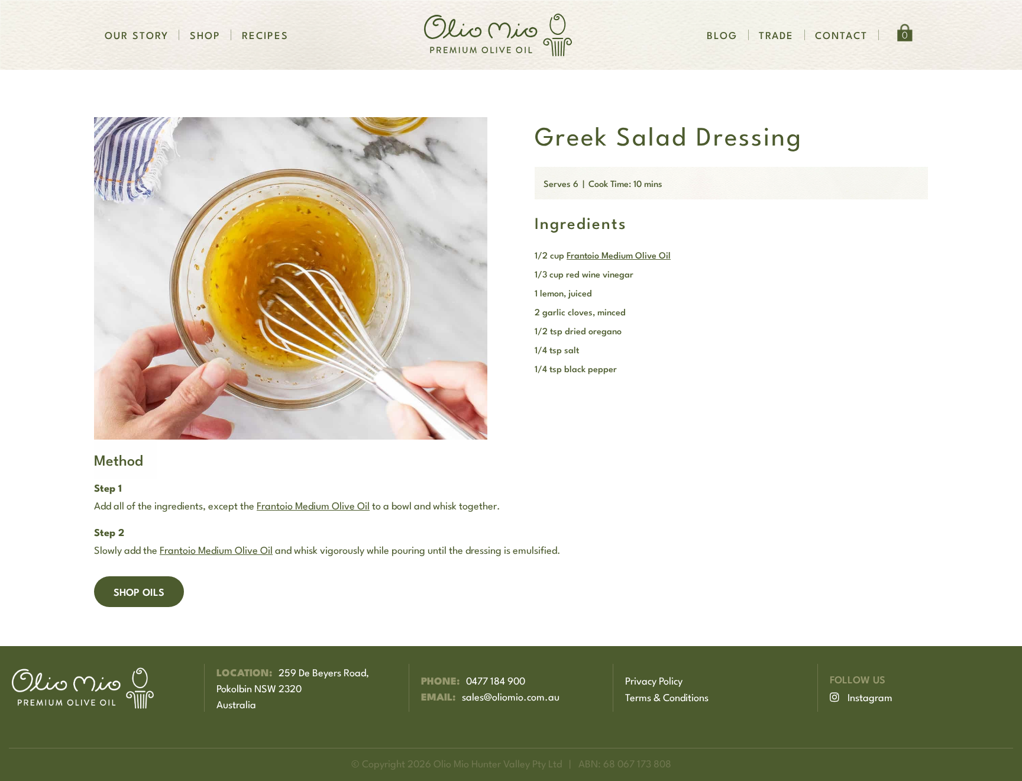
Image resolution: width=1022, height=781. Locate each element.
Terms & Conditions (667, 696)
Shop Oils (139, 591)
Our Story (137, 35)
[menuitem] (136, 35)
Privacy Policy (654, 680)
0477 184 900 (495, 680)
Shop (205, 35)
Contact (841, 35)
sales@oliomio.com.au (510, 696)
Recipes (265, 35)
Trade (776, 35)
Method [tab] (118, 459)
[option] (290, 278)
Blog (722, 35)
